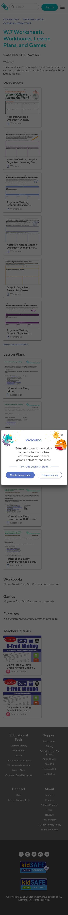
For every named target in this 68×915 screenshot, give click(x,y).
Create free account (20, 475)
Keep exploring (50, 475)
